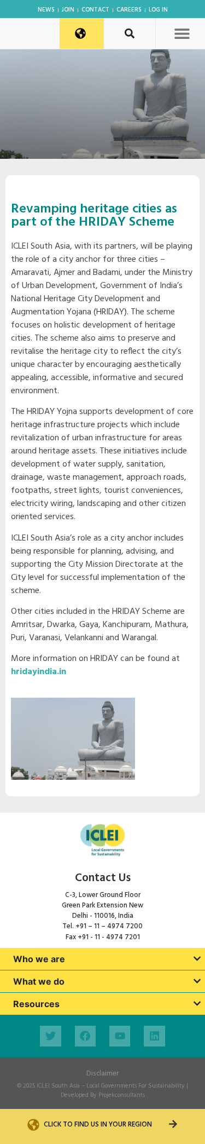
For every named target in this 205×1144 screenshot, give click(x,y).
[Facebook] (85, 1036)
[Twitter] (50, 1036)
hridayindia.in (38, 672)
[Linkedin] (154, 1036)
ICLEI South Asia (58, 1086)
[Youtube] (119, 1036)
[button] (181, 33)
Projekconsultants (121, 1095)
